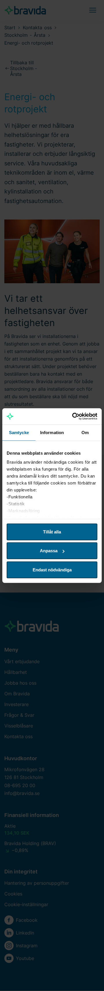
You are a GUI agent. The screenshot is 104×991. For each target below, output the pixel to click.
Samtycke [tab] (19, 432)
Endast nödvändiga (52, 569)
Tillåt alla (52, 531)
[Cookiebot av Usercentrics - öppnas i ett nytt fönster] (73, 416)
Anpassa (48, 550)
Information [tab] (52, 432)
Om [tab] (85, 432)
